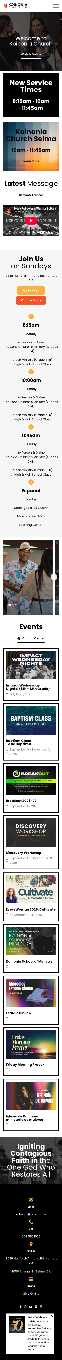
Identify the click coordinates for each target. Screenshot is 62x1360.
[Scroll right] (54, 577)
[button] (56, 6)
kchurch (22, 1214)
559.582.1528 (31, 1236)
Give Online (31, 1293)
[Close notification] (51, 1316)
